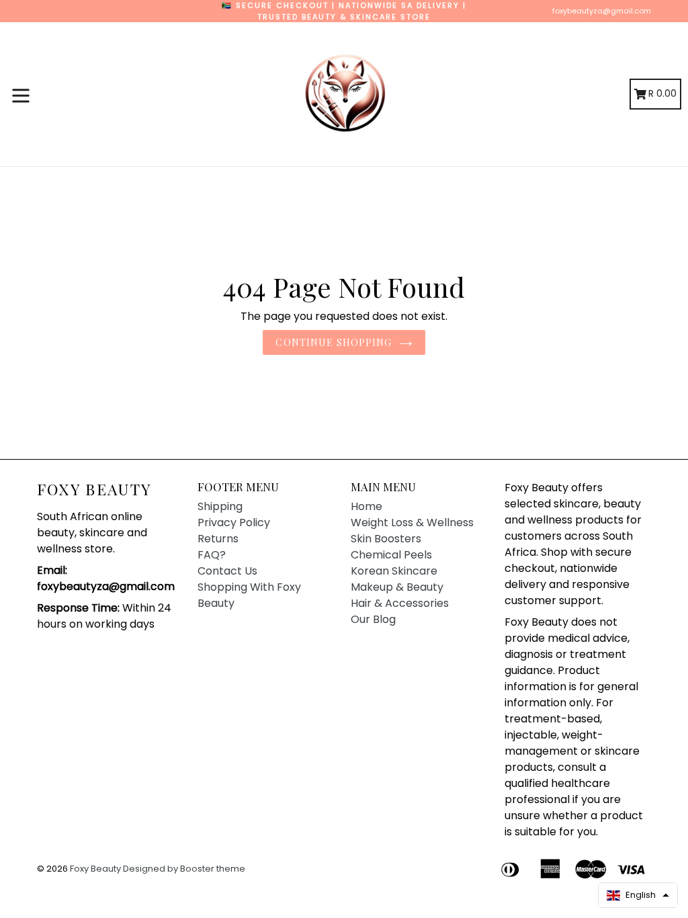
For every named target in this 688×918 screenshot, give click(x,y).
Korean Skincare (394, 571)
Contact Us (227, 571)
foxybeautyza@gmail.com (601, 10)
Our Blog (373, 619)
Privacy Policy (234, 522)
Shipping (220, 506)
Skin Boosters (386, 538)
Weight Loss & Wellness (412, 522)
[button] (638, 895)
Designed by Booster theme (184, 868)
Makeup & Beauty (397, 587)
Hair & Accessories (400, 603)
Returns (218, 538)
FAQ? (212, 554)
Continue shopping (333, 342)
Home (366, 506)
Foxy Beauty (94, 489)
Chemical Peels (391, 554)
